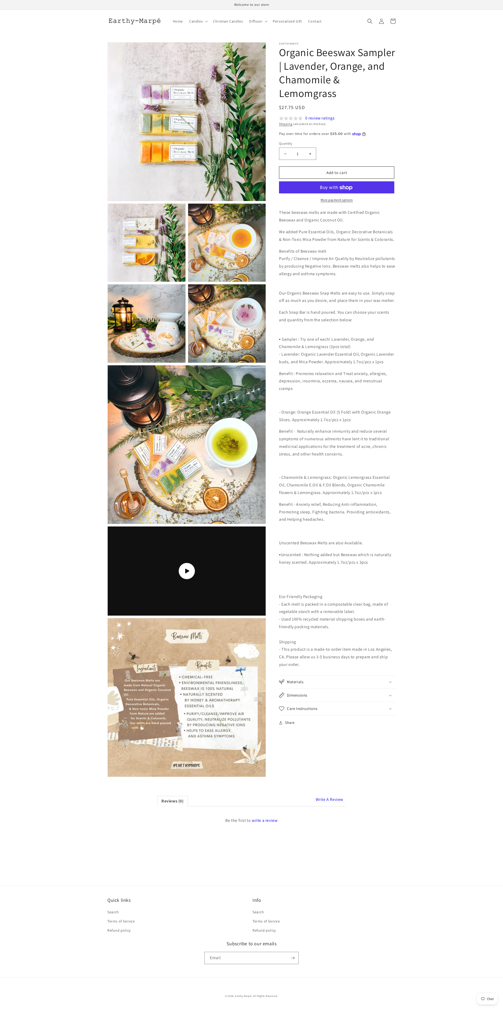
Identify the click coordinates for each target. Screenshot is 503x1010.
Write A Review (329, 799)
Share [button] (290, 722)
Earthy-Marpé (243, 996)
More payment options (337, 200)
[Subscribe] (292, 958)
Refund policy (119, 930)
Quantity (285, 143)
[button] (198, 21)
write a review (264, 820)
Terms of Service (121, 921)
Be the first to (251, 820)
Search (113, 912)
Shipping (285, 124)
